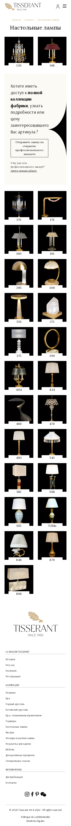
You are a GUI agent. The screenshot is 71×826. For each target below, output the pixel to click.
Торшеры (11, 721)
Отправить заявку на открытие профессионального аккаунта (29, 148)
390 (52, 356)
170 (18, 220)
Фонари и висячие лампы (20, 738)
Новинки (11, 692)
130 (18, 65)
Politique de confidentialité (35, 817)
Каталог (29, 19)
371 (52, 321)
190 (19, 253)
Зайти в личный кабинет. (24, 170)
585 (18, 492)
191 (52, 253)
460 (19, 424)
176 (52, 220)
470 (52, 424)
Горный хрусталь (15, 703)
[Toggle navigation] (64, 7)
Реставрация (13, 676)
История (10, 659)
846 (19, 560)
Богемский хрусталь (17, 709)
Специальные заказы (18, 760)
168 (52, 65)
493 (19, 458)
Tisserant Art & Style (23, 6)
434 (52, 389)
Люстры (10, 732)
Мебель (10, 749)
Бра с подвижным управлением (23, 715)
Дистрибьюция (14, 776)
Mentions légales (35, 821)
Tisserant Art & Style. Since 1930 (35, 624)
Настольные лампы (48, 19)
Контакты (11, 782)
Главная (16, 19)
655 (18, 526)
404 (19, 389)
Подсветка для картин (18, 743)
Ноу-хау (10, 664)
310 (18, 321)
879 (52, 560)
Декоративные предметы (20, 755)
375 (18, 356)
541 (52, 458)
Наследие (11, 670)
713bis (52, 526)
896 (19, 594)
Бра (8, 698)
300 (52, 288)
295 (19, 288)
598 (52, 492)
